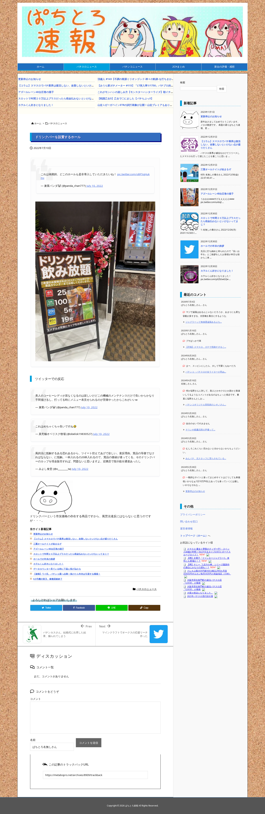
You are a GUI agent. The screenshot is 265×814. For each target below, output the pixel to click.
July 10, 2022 (95, 185)
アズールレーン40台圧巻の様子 (36, 92)
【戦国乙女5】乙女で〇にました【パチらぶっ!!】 (125, 98)
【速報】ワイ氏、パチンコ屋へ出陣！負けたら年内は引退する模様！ (66, 573)
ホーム (37, 123)
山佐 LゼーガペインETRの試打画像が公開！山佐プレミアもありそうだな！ (140, 105)
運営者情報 (186, 528)
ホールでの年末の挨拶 (44, 558)
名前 (33, 740)
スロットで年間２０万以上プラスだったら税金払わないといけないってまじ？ (62, 98)
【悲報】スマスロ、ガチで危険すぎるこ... (206, 346)
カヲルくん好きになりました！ (36, 105)
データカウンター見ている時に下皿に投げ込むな (57, 568)
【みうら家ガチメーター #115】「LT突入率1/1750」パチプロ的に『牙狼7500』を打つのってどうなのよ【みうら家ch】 (166, 85)
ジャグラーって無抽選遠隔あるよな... (204, 321)
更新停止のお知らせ (29, 79)
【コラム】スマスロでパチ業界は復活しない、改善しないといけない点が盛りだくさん (67, 85)
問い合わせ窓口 (189, 521)
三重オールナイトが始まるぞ (47, 543)
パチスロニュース (57, 123)
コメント (35, 699)
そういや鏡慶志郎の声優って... (200, 429)
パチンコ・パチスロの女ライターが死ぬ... (206, 371)
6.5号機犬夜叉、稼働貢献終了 (47, 578)
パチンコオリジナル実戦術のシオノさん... (206, 404)
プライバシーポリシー (192, 514)
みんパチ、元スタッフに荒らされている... (206, 458)
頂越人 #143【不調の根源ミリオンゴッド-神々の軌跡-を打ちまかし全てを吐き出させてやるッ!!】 (153, 79)
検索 (182, 82)
